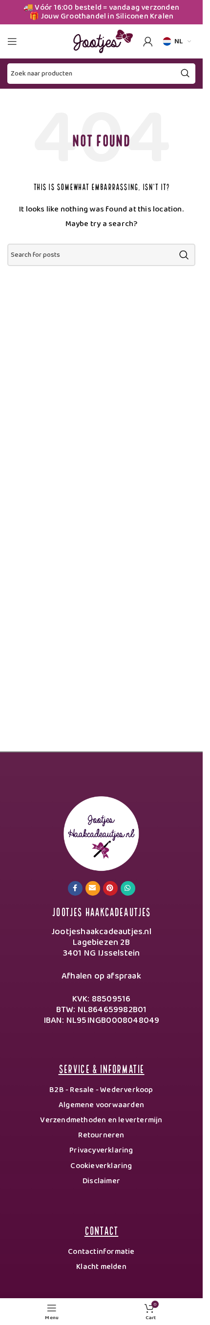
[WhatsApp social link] (128, 888)
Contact (101, 1229)
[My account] (148, 41)
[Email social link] (92, 888)
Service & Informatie (102, 1068)
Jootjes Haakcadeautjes (101, 911)
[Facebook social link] (75, 888)
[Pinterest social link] (110, 888)
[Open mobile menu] (12, 41)
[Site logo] (101, 41)
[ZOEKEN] (184, 255)
